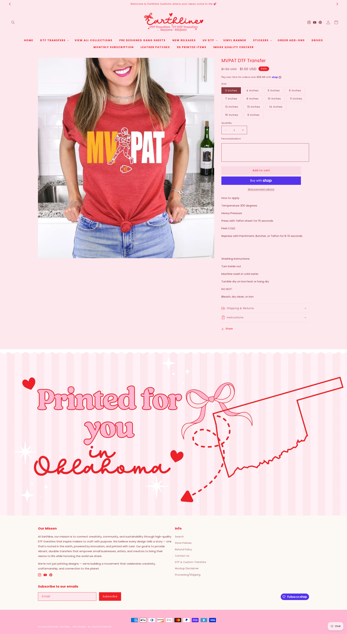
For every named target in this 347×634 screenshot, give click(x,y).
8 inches (253, 98)
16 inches (231, 115)
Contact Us (182, 556)
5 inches (274, 90)
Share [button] (229, 328)
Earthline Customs (58, 626)
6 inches (295, 90)
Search (179, 536)
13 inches (253, 107)
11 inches (296, 98)
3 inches (231, 90)
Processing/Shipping (187, 575)
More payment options (261, 189)
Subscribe (110, 596)
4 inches (252, 90)
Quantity (226, 123)
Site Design (79, 626)
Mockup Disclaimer (187, 568)
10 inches (274, 98)
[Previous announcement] (10, 4)
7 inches (231, 98)
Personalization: (231, 138)
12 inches (231, 107)
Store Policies (183, 543)
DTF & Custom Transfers (190, 562)
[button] (13, 22)
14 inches (275, 107)
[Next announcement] (337, 4)
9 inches (253, 115)
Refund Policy (183, 549)
